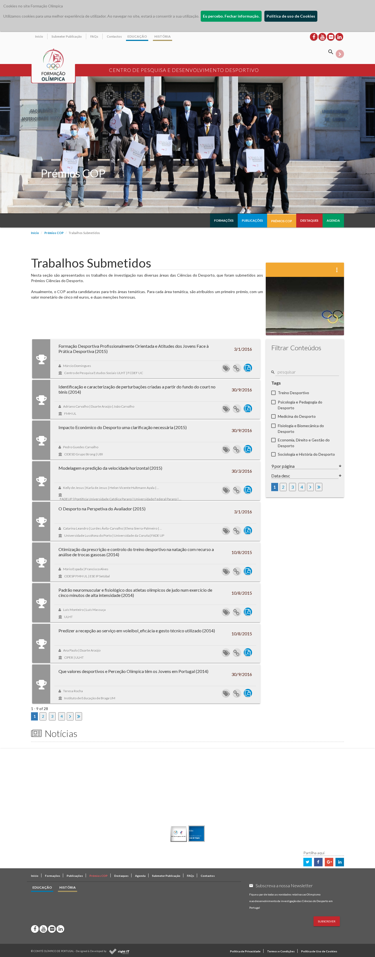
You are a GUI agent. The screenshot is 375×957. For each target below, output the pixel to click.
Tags (276, 382)
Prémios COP (281, 221)
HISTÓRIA (162, 36)
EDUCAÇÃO (137, 36)
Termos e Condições (281, 951)
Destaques (309, 220)
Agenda (333, 220)
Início (39, 36)
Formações (224, 220)
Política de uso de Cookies (291, 16)
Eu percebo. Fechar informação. (231, 16)
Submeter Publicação (67, 36)
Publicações (252, 220)
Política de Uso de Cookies (319, 951)
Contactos (114, 36)
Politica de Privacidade (245, 951)
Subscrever (326, 921)
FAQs (94, 36)
